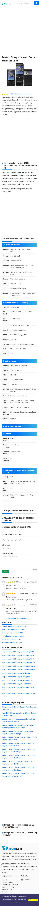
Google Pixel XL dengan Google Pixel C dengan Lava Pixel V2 (19, 708)
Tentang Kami (7, 882)
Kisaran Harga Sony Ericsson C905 (14, 626)
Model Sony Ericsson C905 (11, 639)
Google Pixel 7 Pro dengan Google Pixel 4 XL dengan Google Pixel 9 (18, 720)
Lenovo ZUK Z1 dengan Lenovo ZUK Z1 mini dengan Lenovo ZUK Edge (18, 750)
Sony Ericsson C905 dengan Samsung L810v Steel (18, 688)
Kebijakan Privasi (8, 887)
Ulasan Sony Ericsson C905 (12, 642)
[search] (36, 3)
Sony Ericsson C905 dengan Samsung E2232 (18, 669)
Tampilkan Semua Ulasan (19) (19, 618)
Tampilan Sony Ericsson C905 (13, 636)
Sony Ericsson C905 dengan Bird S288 (16, 673)
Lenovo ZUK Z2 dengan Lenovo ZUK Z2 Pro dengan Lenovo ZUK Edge (18, 768)
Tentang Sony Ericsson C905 (12, 633)
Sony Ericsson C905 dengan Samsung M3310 (18, 666)
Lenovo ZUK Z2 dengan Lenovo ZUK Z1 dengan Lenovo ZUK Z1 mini (19, 738)
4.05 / (16, 94)
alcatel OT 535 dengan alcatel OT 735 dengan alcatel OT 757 (19, 714)
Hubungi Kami (7, 889)
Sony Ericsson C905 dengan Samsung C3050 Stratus (18, 694)
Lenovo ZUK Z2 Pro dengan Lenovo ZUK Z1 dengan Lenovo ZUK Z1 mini (18, 762)
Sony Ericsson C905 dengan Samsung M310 (18, 659)
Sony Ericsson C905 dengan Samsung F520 (18, 652)
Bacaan (4, 880)
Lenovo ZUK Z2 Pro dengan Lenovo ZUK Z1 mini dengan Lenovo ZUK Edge (18, 726)
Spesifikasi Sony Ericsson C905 (13, 629)
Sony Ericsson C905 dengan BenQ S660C (17, 677)
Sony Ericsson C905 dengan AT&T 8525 (16, 684)
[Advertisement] (19, 29)
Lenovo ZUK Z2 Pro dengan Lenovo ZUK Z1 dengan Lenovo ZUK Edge (18, 732)
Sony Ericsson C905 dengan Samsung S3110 (18, 662)
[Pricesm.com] (6, 4)
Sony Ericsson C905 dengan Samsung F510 (18, 655)
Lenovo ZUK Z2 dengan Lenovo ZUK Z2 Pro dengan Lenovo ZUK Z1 (18, 744)
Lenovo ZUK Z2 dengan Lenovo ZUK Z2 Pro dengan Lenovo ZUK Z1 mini (18, 774)
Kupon (4, 892)
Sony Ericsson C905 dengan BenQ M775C (17, 680)
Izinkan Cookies (32, 900)
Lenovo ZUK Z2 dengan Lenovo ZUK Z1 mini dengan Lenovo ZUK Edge (18, 756)
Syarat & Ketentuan (10, 885)
